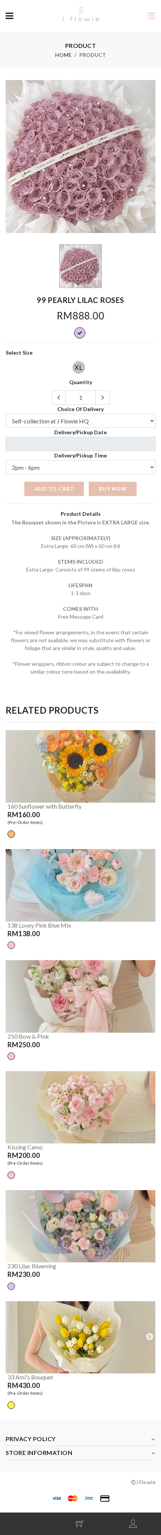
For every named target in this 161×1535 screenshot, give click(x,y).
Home (63, 55)
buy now (113, 488)
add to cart (54, 488)
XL (79, 367)
